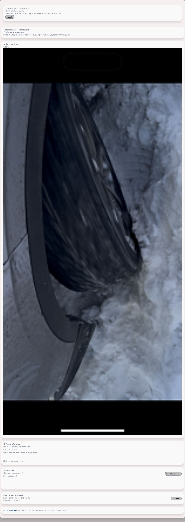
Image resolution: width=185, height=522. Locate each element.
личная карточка (173, 474)
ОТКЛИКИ (176, 498)
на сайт (10, 17)
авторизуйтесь (10, 510)
